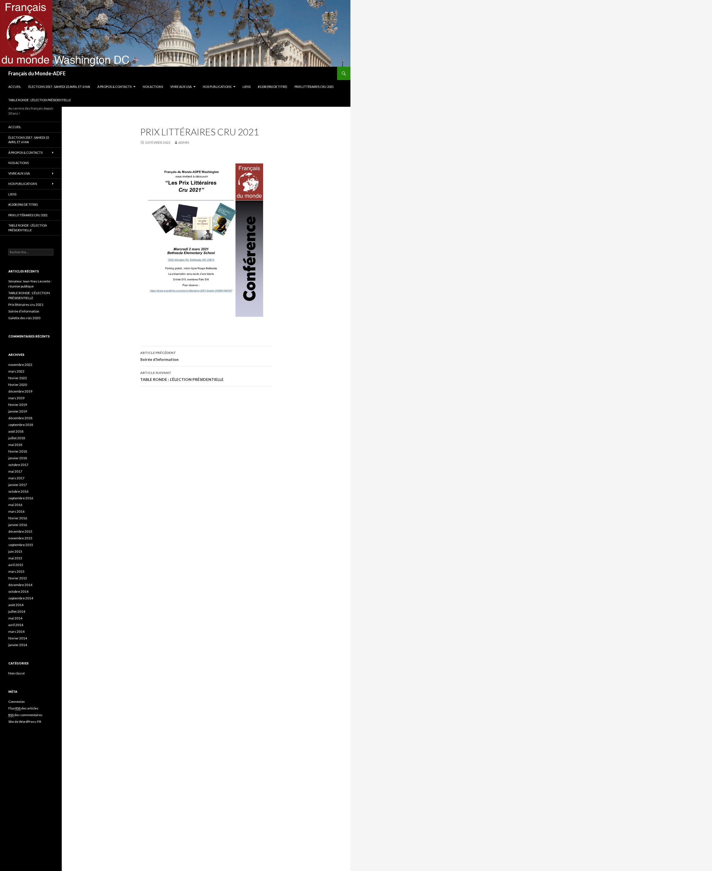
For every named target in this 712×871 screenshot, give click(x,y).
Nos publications (217, 86)
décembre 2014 (20, 585)
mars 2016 (16, 511)
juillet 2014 (16, 611)
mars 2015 (16, 571)
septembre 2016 (20, 498)
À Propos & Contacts (114, 86)
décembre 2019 (20, 391)
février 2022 (17, 378)
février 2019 (17, 405)
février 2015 (17, 578)
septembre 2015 (20, 545)
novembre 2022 (20, 365)
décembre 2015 (20, 531)
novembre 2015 (20, 538)
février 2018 (17, 451)
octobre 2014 (18, 591)
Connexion (16, 701)
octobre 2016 (18, 491)
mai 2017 (15, 471)
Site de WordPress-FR (24, 721)
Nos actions (153, 86)
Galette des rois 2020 (24, 318)
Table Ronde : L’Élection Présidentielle (39, 100)
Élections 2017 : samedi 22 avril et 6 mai (59, 86)
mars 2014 (16, 631)
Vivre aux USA (181, 86)
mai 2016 (15, 505)
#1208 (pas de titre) (272, 86)
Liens (247, 86)
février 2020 (17, 385)
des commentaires (25, 715)
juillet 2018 (16, 438)
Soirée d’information (159, 356)
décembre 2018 (20, 418)
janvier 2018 (17, 458)
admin (183, 142)
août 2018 (15, 431)
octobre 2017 (18, 465)
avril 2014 (15, 625)
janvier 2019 (17, 411)
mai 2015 (15, 558)
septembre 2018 (20, 425)
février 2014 (17, 638)
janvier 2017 (17, 485)
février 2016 (17, 518)
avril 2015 (15, 565)
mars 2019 (16, 398)
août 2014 (15, 605)
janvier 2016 (17, 525)
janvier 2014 (17, 645)
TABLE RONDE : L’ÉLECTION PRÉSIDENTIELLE (182, 376)
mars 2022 (16, 371)
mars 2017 (16, 478)
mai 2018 (15, 445)
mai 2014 (15, 618)
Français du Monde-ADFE (37, 73)
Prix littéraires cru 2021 (314, 86)
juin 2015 (15, 551)
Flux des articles (23, 708)
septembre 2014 (20, 598)
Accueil (14, 86)
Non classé (16, 673)
